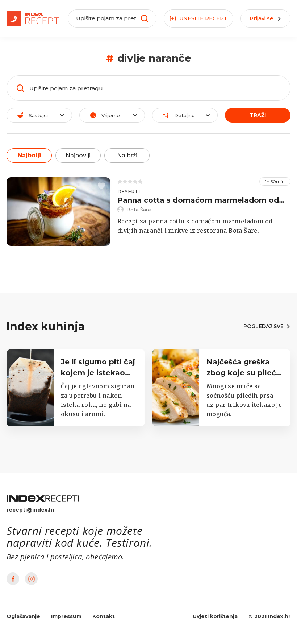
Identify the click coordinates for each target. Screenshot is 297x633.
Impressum (66, 616)
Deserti (128, 191)
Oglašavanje (23, 616)
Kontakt (103, 616)
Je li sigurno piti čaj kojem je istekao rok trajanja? (98, 372)
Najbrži (127, 155)
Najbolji (29, 155)
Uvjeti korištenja (215, 616)
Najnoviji (78, 155)
